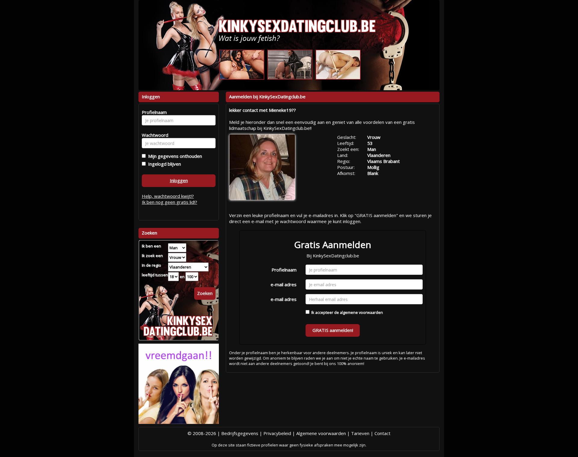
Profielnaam (284, 270)
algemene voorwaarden (361, 312)
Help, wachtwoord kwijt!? (168, 196)
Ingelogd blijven (163, 164)
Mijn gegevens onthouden (174, 156)
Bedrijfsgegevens (239, 433)
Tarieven (360, 433)
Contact (382, 433)
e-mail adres (284, 284)
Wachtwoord (153, 135)
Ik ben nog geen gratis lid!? (169, 202)
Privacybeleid (277, 433)
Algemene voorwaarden (321, 433)
